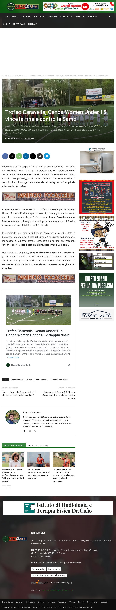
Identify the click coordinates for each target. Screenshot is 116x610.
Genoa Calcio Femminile (34, 75)
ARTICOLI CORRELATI (14, 445)
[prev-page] (4, 487)
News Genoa (9, 17)
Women (91, 17)
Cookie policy (54, 569)
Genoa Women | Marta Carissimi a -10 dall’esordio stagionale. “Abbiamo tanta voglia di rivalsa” (13, 475)
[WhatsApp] (19, 156)
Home (4, 75)
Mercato (67, 17)
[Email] (33, 156)
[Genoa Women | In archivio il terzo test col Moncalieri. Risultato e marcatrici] (38, 459)
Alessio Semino (14, 138)
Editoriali (26, 17)
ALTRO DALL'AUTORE (38, 445)
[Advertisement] (58, 50)
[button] (110, 17)
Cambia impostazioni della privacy (49, 575)
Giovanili (54, 17)
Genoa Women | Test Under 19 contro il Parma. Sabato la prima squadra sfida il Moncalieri (63, 475)
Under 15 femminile (60, 380)
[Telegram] (47, 156)
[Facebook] (5, 156)
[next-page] (9, 487)
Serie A (6, 24)
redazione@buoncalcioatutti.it (58, 590)
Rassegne (79, 17)
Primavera (39, 17)
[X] (12, 156)
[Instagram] (31, 431)
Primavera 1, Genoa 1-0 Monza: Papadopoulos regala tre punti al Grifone (59, 395)
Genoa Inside (15, 75)
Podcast (32, 24)
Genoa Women (17, 380)
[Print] (40, 156)
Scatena (29, 380)
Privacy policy (38, 569)
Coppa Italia (19, 24)
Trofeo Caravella (41, 380)
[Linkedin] (26, 156)
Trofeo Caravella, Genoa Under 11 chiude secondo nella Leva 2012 (19, 394)
